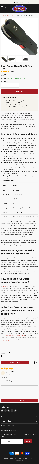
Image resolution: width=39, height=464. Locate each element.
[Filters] (32, 362)
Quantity (3, 81)
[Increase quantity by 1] (16, 85)
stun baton (5, 286)
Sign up (28, 441)
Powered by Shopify (19, 461)
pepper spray (5, 340)
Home (3, 16)
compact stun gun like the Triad (15, 335)
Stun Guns (10, 16)
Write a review (15, 363)
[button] (4, 59)
